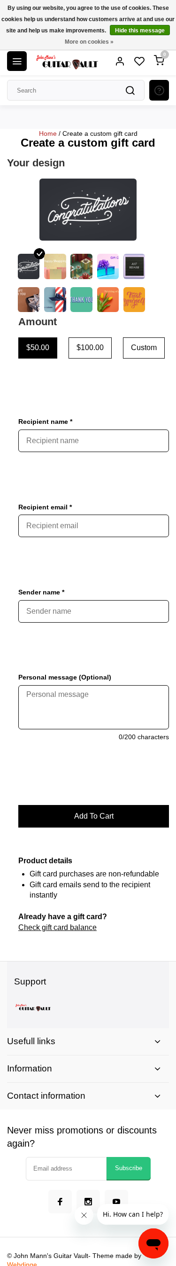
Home (48, 133)
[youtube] (116, 1201)
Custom (144, 348)
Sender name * (41, 592)
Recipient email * (45, 507)
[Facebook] (60, 1201)
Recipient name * (45, 421)
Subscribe (128, 1168)
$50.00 (37, 348)
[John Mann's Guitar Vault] (66, 61)
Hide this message (140, 30)
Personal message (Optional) (64, 677)
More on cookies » (89, 42)
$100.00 (90, 348)
